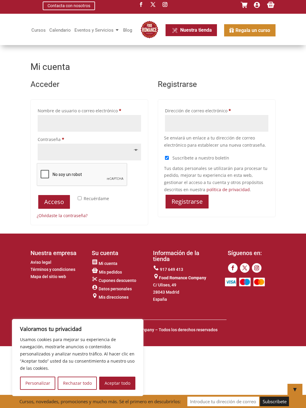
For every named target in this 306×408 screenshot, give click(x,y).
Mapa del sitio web (48, 276)
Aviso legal (40, 262)
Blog (127, 30)
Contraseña (62, 139)
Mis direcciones (113, 297)
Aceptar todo (117, 383)
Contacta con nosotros (69, 5)
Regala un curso (252, 30)
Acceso (54, 202)
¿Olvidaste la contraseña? (62, 215)
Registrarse (187, 201)
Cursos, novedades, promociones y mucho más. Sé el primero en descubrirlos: (100, 401)
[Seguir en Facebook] (233, 268)
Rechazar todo (77, 383)
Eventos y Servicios (94, 30)
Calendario (60, 30)
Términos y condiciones (52, 269)
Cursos (38, 30)
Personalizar (37, 383)
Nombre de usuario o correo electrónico (89, 110)
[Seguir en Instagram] (256, 268)
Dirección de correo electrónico (209, 110)
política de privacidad (228, 189)
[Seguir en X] (245, 268)
